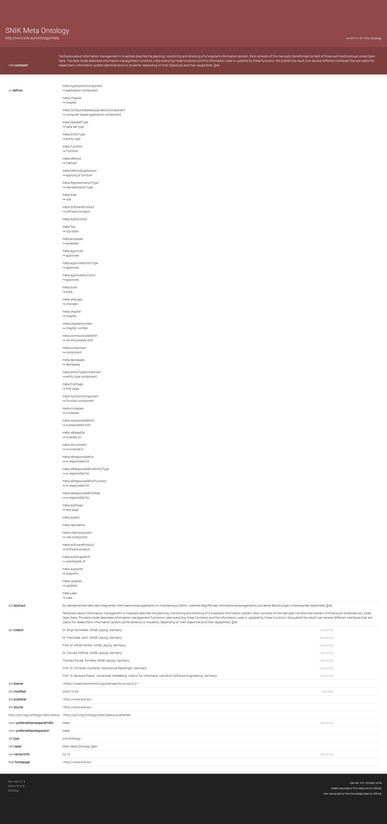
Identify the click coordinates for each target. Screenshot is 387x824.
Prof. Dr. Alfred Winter (77, 645)
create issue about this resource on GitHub (356, 788)
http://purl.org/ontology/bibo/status (34, 715)
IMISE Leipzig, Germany (106, 630)
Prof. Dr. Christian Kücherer (81, 668)
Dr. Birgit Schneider (75, 630)
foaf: (19, 762)
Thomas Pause (72, 660)
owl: (19, 754)
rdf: (14, 738)
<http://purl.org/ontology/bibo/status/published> (96, 715)
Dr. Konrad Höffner (75, 653)
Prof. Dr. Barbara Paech (78, 676)
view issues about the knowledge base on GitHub (352, 793)
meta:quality (71, 517)
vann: (31, 723)
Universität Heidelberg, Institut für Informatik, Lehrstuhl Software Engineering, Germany (156, 676)
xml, (362, 783)
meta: (66, 730)
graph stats (16, 786)
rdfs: (18, 65)
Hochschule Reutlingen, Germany (124, 668)
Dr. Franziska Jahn (75, 637)
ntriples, (370, 783)
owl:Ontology (71, 738)
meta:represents (73, 525)
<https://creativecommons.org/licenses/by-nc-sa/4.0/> (100, 683)
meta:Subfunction (74, 219)
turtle (378, 783)
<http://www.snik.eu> (77, 699)
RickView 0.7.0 (16, 781)
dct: (17, 605)
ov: (16, 90)
